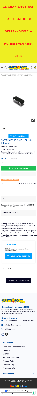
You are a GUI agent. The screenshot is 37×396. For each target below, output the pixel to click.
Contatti (6, 354)
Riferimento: (5, 146)
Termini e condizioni (11, 357)
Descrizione (7, 199)
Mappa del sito (9, 368)
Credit (24, 382)
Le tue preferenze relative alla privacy (19, 391)
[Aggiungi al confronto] (18, 174)
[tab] (18, 199)
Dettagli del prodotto (10, 212)
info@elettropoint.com (13, 325)
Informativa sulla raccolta (10, 394)
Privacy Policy (9, 361)
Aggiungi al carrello (20, 168)
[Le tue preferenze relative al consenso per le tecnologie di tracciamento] (33, 392)
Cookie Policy (8, 364)
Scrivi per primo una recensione (18, 281)
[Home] (1, 74)
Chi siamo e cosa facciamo (14, 347)
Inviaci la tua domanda (19, 256)
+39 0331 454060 (11, 329)
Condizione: (5, 149)
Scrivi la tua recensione (28, 183)
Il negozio (7, 350)
